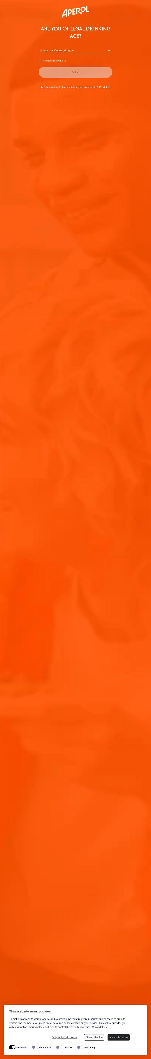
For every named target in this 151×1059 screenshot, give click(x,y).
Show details (99, 1027)
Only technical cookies (64, 1037)
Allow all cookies (118, 1037)
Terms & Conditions (100, 87)
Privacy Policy (78, 87)
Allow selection (94, 1037)
